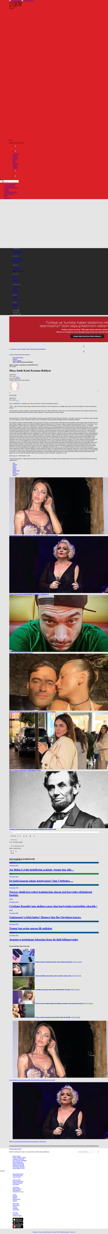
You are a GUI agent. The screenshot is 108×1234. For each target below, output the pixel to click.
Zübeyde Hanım (8, 193)
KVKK (58, 1232)
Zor (5, 197)
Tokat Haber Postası (18, 357)
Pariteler (15, 281)
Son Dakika (16, 154)
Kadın (14, 162)
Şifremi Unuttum (17, 299)
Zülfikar (6, 190)
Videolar (15, 165)
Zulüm (6, 189)
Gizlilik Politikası (47, 1232)
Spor (14, 160)
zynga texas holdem (9, 184)
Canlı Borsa (16, 266)
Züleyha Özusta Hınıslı (10, 192)
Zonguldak (7, 198)
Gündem (15, 157)
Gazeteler (15, 168)
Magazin (15, 359)
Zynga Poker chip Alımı (11, 187)
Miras (14, 472)
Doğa (14, 466)
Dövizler (15, 277)
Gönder (11, 836)
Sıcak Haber (16, 292)
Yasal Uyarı (72, 1232)
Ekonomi (15, 159)
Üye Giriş (15, 296)
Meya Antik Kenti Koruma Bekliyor (36, 349)
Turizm (14, 475)
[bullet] (26, 836)
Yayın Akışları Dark (18, 259)
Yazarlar (15, 166)
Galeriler (15, 310)
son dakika (15, 473)
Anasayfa (15, 304)
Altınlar (15, 275)
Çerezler (54, 1232)
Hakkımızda (16, 305)
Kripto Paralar (16, 280)
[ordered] (24, 836)
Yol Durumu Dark (17, 252)
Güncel (15, 467)
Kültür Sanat (16, 470)
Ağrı (14, 463)
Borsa (16, 1156)
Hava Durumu (19, 1160)
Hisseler (15, 278)
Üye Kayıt (15, 298)
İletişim (15, 307)
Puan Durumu (16, 269)
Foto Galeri (16, 163)
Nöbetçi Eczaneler (17, 261)
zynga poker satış (9, 186)
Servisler (15, 156)
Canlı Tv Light (17, 253)
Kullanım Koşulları (65, 1232)
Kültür (14, 469)
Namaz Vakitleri (17, 268)
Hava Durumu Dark (18, 250)
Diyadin (15, 464)
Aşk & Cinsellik (21, 349)
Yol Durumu (19, 1166)
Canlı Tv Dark (16, 257)
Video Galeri (16, 287)
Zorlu (6, 195)
